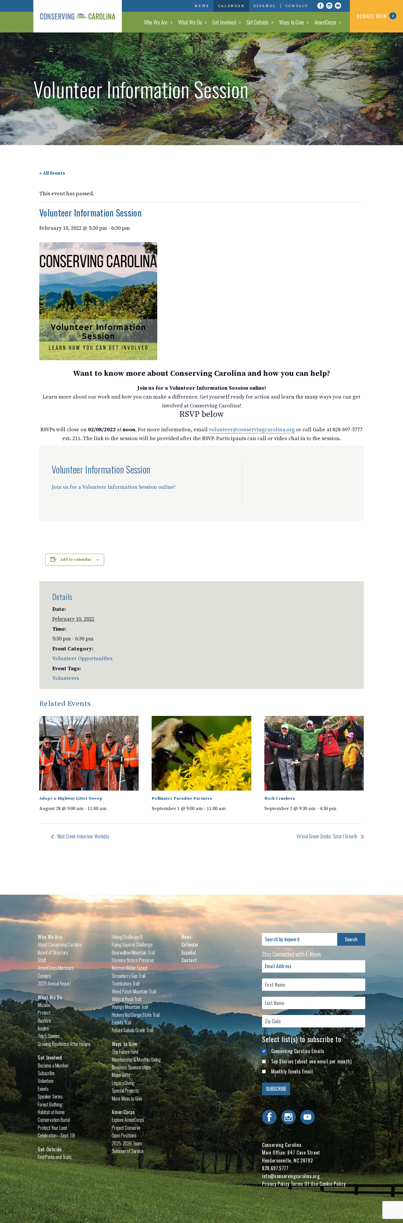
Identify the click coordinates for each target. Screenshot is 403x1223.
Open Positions (124, 1135)
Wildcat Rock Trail (126, 999)
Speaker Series (50, 1096)
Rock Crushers (279, 798)
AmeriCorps (325, 22)
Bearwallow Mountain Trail (133, 952)
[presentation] (89, 753)
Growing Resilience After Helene (64, 1043)
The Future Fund (125, 1051)
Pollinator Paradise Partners (182, 798)
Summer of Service (127, 1151)
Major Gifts (121, 1074)
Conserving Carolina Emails (298, 1051)
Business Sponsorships (131, 1067)
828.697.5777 (275, 1168)
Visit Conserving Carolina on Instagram (329, 5)
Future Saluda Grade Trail (132, 1030)
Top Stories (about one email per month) (311, 1061)
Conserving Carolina (77, 16)
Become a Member (53, 1065)
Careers (44, 975)
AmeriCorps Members (56, 967)
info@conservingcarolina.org (291, 1176)
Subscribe (46, 1073)
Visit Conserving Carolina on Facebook (320, 5)
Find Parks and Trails (55, 1156)
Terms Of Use (304, 1183)
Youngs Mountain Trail (130, 1006)
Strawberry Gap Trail (128, 975)
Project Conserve (126, 1127)
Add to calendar (76, 559)
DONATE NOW (372, 16)
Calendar (231, 6)
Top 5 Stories (49, 1036)
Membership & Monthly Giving (136, 1059)
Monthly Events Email (292, 1071)
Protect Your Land (52, 1127)
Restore (44, 1020)
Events (43, 1088)
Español (264, 6)
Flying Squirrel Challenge (132, 944)
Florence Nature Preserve (133, 960)
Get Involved (224, 22)
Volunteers (65, 678)
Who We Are (156, 22)
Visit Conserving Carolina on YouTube (338, 5)
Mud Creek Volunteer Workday (83, 836)
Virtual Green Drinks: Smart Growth (327, 836)
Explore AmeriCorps (128, 1119)
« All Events (52, 173)
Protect (44, 1012)
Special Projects (125, 1090)
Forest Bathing (50, 1104)
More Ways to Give (127, 1098)
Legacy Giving (123, 1082)
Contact (296, 6)
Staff (42, 960)
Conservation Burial (54, 1119)
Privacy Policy (275, 1183)
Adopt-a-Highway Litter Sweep (70, 798)
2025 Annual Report (54, 983)
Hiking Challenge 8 (127, 936)
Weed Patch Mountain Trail (134, 991)
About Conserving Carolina (59, 944)
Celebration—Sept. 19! (56, 1135)
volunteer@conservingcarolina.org (252, 429)
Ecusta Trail (121, 1022)
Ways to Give (291, 22)
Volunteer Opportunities (82, 658)
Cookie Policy (332, 1183)
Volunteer (46, 1080)
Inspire (43, 1028)
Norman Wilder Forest (130, 967)
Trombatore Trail (125, 983)
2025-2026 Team (127, 1143)
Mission (44, 1005)
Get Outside (257, 22)
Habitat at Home (51, 1112)
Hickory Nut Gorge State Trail (135, 1014)
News (202, 6)
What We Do (190, 22)
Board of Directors (53, 952)
